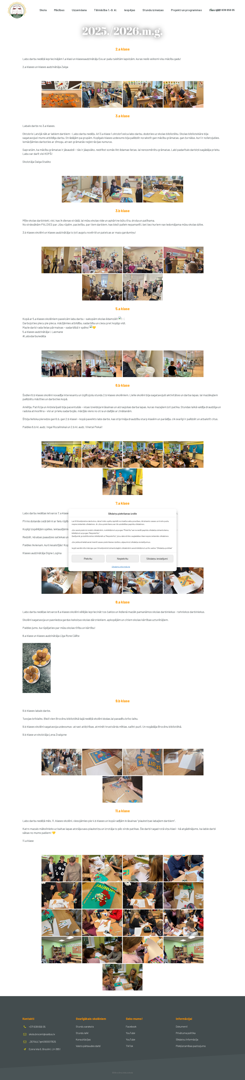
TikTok (129, 1045)
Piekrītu (88, 558)
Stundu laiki (82, 1032)
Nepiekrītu (122, 558)
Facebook (131, 1026)
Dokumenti (182, 1026)
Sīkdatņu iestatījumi (157, 558)
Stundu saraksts (85, 1026)
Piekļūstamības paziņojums (191, 1045)
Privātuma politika (186, 1032)
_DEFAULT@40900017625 (42, 1041)
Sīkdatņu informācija (121, 566)
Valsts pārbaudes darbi (88, 1045)
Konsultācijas (83, 1039)
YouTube (130, 1032)
